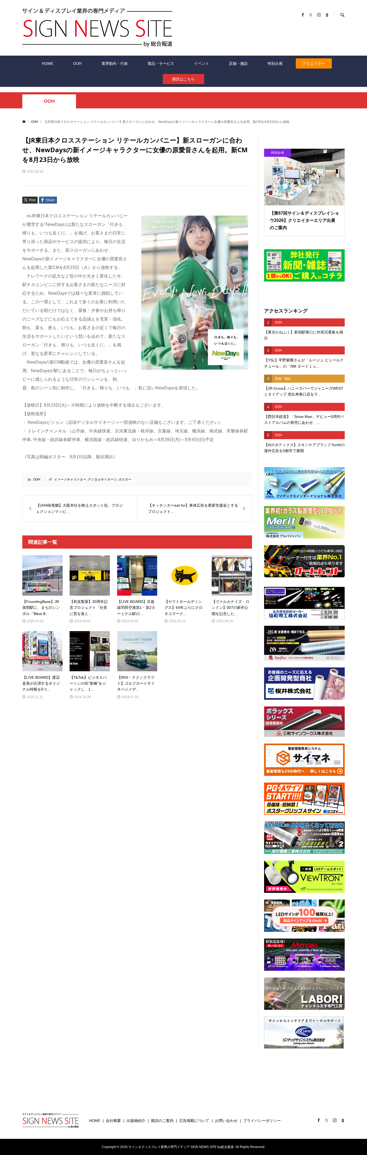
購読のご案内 (162, 1120)
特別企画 (275, 63)
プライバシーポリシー (262, 1120)
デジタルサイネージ (102, 479)
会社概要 (113, 1120)
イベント (201, 63)
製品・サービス (161, 63)
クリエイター (314, 63)
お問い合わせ (226, 1120)
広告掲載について (194, 1120)
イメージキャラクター (70, 479)
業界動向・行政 (115, 63)
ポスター (124, 479)
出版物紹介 (136, 1120)
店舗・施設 (238, 63)
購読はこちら (183, 79)
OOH (77, 63)
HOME (47, 63)
